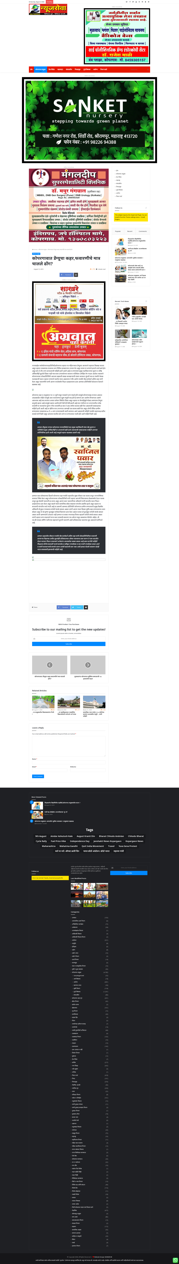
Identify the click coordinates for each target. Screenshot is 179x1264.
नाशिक (74, 1072)
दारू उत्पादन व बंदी (77, 1050)
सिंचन (73, 1239)
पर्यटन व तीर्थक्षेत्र (76, 1098)
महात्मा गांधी (119, 851)
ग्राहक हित (75, 1017)
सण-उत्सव (75, 1217)
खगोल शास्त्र (75, 1004)
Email (34, 767)
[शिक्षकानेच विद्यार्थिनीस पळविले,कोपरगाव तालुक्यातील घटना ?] (120, 242)
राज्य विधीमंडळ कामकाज (79, 1152)
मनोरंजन (74, 1130)
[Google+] (126, 2)
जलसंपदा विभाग (76, 1037)
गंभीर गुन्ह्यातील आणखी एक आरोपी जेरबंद (139, 318)
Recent (129, 231)
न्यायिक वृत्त (75, 1088)
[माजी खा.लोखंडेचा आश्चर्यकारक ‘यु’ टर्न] (120, 251)
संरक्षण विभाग (76, 1223)
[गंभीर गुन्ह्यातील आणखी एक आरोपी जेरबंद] (139, 310)
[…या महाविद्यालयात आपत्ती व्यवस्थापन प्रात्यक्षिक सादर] (102, 903)
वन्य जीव (74, 1165)
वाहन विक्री (75, 1175)
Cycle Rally (41, 841)
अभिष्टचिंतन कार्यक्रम (77, 924)
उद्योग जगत (75, 953)
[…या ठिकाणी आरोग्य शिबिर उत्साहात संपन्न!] (122, 312)
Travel (111, 846)
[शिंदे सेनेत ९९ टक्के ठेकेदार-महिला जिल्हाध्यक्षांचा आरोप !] (89, 886)
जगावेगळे (74, 1027)
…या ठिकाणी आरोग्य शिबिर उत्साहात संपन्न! (121, 322)
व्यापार (74, 1198)
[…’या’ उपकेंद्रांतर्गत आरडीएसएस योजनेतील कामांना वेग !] (102, 895)
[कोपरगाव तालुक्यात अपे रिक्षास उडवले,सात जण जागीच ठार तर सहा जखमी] (120, 278)
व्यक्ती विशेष (75, 1194)
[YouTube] (136, 2)
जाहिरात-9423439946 (117, 7)
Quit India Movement (93, 846)
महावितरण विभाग (77, 1140)
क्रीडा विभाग (75, 1001)
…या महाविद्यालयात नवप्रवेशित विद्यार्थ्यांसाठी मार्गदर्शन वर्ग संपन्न (67, 713)
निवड (73, 1078)
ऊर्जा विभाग (75, 959)
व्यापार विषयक (76, 1201)
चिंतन (73, 1021)
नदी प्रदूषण (75, 1069)
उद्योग (73, 950)
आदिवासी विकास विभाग (78, 937)
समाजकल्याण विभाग (77, 1220)
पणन (73, 1091)
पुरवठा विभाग (76, 1111)
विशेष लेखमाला (76, 1191)
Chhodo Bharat (136, 836)
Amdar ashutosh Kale (62, 836)
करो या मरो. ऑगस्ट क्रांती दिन (67, 851)
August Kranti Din (86, 836)
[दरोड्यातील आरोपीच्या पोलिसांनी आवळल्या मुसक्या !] (122, 334)
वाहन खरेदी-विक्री (76, 1172)
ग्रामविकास (75, 1014)
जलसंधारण (75, 1033)
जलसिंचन (74, 1040)
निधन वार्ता (103, 69)
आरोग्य (95, 69)
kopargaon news (134, 841)
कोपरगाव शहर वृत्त (77, 998)
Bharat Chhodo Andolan (111, 836)
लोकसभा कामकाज (77, 1159)
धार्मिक (74, 1062)
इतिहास (74, 947)
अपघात (74, 918)
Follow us (35, 871)
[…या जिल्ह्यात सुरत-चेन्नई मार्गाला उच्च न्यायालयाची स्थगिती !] (89, 894)
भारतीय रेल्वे (75, 1120)
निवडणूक (77, 69)
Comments (143, 231)
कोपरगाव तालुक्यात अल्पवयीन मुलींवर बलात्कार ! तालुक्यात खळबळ (54, 821)
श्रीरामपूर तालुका (76, 1214)
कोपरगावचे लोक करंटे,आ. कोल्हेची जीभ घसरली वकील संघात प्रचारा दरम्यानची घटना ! (136, 268)
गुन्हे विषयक (86, 69)
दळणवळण (75, 1046)
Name (34, 759)
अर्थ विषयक (77, 979)
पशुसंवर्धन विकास (77, 1101)
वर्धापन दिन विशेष (77, 1169)
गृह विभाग (75, 1011)
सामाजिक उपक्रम (76, 1230)
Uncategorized (79, 976)
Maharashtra (48, 846)
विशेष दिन (75, 1188)
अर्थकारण (74, 927)
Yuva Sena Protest (128, 846)
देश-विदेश (52, 69)
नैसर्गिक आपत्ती (76, 1085)
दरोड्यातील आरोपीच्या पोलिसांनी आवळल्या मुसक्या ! (121, 342)
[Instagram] (139, 2)
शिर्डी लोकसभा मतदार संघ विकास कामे (82, 1207)
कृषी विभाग (77, 988)
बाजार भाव (75, 1117)
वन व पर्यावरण (76, 1162)
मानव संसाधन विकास (77, 1149)
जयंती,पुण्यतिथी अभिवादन (79, 1030)
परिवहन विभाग (76, 1095)
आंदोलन (74, 940)
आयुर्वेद (74, 943)
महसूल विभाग (75, 1133)
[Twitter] (133, 2)
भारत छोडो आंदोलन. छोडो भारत (96, 851)
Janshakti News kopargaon (107, 841)
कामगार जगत (77, 985)
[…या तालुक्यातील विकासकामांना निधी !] (43, 702)
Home (35, 249)
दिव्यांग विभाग (76, 1053)
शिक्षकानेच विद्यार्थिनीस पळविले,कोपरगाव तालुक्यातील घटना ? (136, 241)
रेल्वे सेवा (74, 1156)
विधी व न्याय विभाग (77, 1181)
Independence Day (79, 841)
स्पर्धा (73, 1243)
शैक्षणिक (74, 1210)
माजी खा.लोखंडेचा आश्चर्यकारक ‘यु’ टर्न (56, 812)
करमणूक (74, 963)
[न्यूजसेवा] (48, 9)
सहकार (74, 1226)
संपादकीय (69, 69)
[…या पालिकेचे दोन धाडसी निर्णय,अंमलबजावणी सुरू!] (89, 903)
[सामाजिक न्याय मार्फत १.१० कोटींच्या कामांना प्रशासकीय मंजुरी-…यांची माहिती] (94, 702)
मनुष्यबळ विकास (76, 1127)
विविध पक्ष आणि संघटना (78, 1185)
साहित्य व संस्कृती (76, 1236)
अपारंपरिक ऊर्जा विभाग (78, 921)
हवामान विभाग (76, 1246)
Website (73, 767)
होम (31, 69)
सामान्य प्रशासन (76, 1233)
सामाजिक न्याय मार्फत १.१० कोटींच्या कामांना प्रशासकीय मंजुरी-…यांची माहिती (93, 714)
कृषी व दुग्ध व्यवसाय (77, 969)
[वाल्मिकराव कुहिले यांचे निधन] (77, 894)
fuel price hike (58, 841)
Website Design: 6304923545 (103, 1257)
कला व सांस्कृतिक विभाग (79, 966)
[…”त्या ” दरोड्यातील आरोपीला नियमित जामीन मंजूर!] (77, 903)
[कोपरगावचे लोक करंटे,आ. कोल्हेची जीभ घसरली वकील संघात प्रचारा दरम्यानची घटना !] (120, 268)
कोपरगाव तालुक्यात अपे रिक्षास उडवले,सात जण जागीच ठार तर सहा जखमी (137, 278)
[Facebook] (129, 2)
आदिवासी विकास (76, 934)
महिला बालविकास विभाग (79, 1146)
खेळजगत (74, 1008)
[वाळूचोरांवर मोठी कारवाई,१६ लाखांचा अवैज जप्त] (102, 886)
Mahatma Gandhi (69, 846)
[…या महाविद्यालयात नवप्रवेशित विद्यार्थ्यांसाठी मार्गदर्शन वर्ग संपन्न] (69, 702)
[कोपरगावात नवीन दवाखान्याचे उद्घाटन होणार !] (139, 334)
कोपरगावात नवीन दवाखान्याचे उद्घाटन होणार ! (137, 342)
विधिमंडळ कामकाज (77, 1178)
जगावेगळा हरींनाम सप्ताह (79, 1024)
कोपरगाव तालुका (40, 69)
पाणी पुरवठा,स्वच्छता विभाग (79, 1107)
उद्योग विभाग (75, 956)
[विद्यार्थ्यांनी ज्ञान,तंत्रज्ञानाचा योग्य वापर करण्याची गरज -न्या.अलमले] (77, 886)
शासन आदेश (75, 1204)
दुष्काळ (74, 1056)
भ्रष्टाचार (74, 1124)
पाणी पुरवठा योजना (77, 1104)
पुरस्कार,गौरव (75, 1114)
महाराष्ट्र (60, 69)
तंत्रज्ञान (74, 1043)
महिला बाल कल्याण (77, 1143)
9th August (40, 836)
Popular (118, 231)
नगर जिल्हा (75, 1066)
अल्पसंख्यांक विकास (77, 930)
